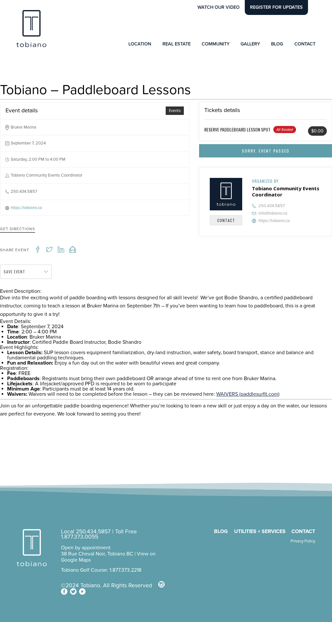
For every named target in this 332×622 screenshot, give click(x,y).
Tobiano (31, 28)
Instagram (161, 584)
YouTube (82, 591)
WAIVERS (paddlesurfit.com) (247, 394)
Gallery (250, 44)
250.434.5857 (271, 205)
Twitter (73, 591)
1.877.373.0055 (79, 536)
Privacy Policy (302, 541)
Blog (277, 44)
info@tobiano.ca (272, 213)
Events (175, 110)
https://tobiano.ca (26, 207)
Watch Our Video (218, 7)
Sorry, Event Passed (266, 151)
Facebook (64, 591)
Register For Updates (276, 7)
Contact (304, 44)
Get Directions (17, 229)
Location (139, 44)
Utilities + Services (260, 531)
